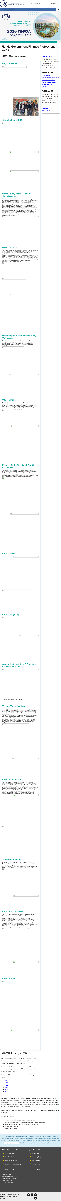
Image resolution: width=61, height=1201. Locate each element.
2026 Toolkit (46, 75)
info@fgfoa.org (36, 3)
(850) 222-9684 (52, 3)
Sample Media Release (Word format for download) (49, 84)
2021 (6, 1089)
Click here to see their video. (13, 699)
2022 (6, 1087)
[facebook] (28, 1194)
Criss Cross (45, 108)
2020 (6, 1091)
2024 (6, 1083)
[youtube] (35, 1194)
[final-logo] (12, 1)
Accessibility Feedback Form (11, 1143)
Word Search (46, 110)
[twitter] (32, 1194)
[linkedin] (35, 1198)
